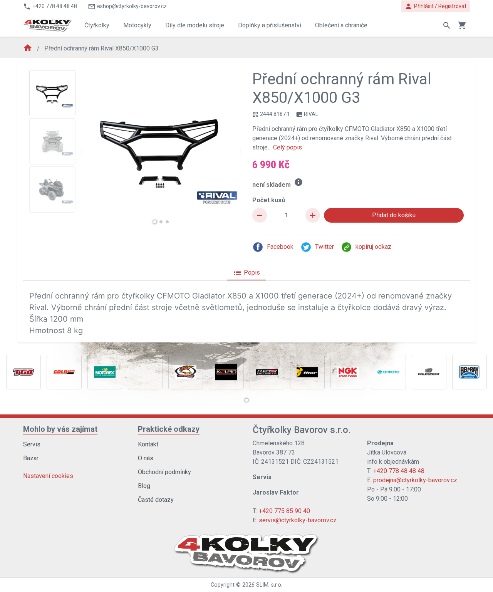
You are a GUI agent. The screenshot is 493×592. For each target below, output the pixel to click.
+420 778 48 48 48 (398, 471)
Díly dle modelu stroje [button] (194, 25)
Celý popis (287, 147)
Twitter (324, 246)
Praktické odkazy (169, 429)
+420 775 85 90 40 (284, 511)
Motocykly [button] (137, 25)
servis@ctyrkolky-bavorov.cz (298, 520)
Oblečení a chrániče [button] (341, 25)
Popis (246, 272)
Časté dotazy (156, 499)
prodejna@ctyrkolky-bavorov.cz (415, 480)
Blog (144, 486)
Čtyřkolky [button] (96, 25)
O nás (145, 458)
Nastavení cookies (48, 476)
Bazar (31, 458)
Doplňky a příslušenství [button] (269, 25)
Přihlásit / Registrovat (435, 6)
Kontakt (148, 444)
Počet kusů (268, 200)
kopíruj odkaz (373, 246)
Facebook (280, 246)
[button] (154, 221)
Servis (31, 444)
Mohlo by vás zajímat (60, 429)
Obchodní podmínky (164, 472)
